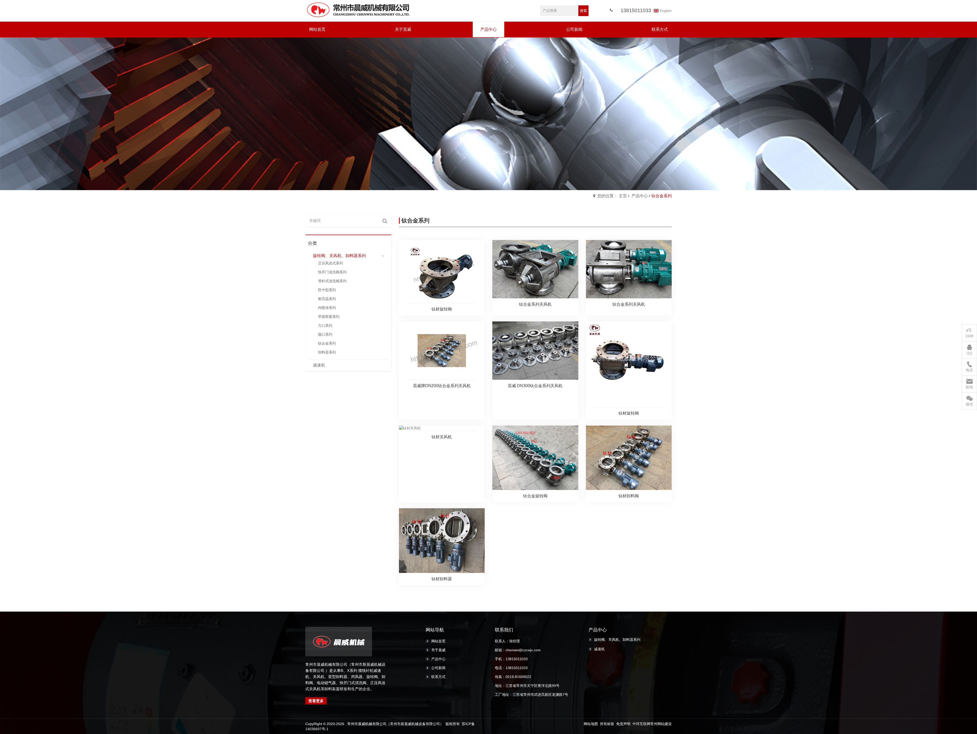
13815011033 (636, 10)
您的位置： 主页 (612, 196)
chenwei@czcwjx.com (523, 650)
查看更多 (316, 701)
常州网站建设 (661, 724)
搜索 (583, 11)
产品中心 (639, 196)
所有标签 (607, 724)
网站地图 (591, 724)
